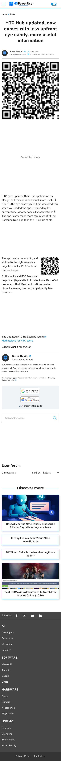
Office (5, 682)
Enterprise (7, 638)
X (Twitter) (24, 615)
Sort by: (36, 473)
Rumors (6, 702)
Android (6, 670)
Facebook (16, 615)
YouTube (32, 615)
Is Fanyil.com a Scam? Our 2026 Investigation (30, 540)
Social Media (8, 739)
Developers (8, 632)
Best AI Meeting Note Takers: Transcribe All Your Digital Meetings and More (30, 525)
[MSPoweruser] (21, 4)
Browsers (7, 734)
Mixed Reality (9, 745)
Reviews (6, 728)
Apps (12, 14)
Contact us (39, 756)
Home (4, 14)
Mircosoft (7, 664)
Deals (5, 696)
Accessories (8, 708)
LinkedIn (40, 615)
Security (6, 650)
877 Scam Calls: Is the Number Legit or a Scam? (30, 554)
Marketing (7, 644)
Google (5, 676)
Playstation (8, 713)
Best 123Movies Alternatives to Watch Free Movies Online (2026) (30, 594)
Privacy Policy (23, 756)
